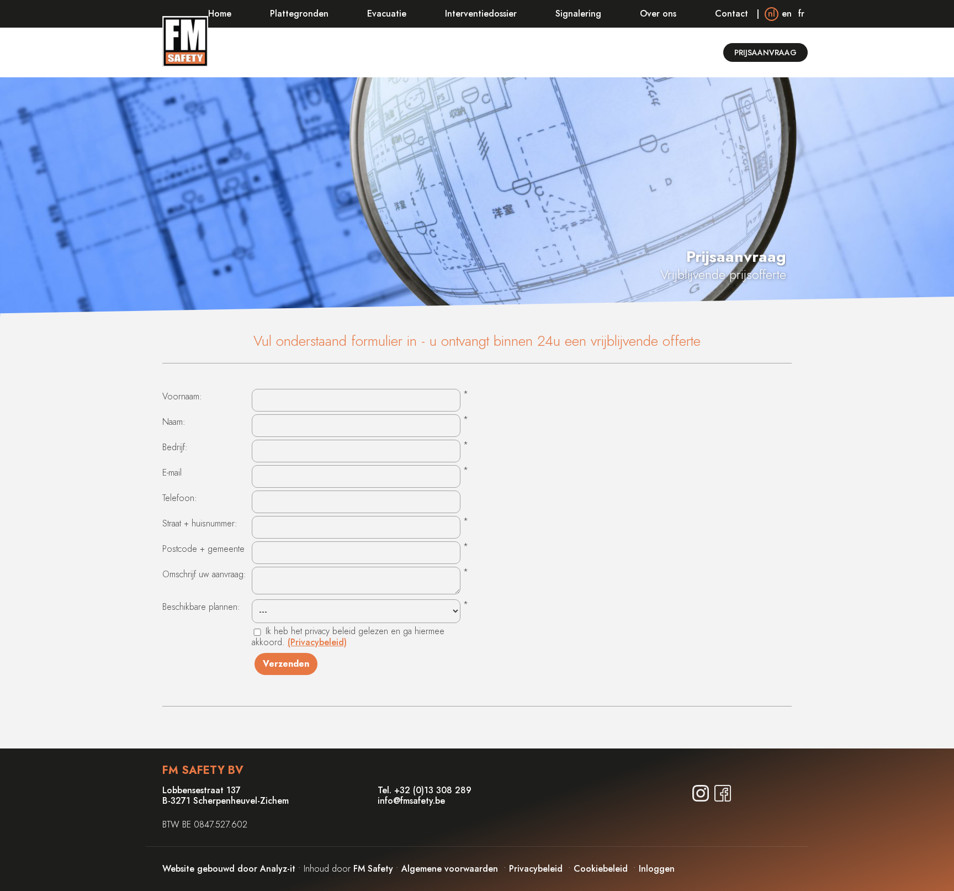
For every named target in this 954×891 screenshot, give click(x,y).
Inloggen (657, 868)
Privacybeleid (536, 868)
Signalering (578, 13)
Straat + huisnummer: (199, 523)
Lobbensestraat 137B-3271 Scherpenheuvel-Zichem (225, 795)
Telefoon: (179, 498)
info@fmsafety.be (411, 800)
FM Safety (373, 868)
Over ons (658, 13)
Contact (731, 13)
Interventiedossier (481, 13)
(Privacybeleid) (317, 642)
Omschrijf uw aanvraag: (204, 574)
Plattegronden (299, 13)
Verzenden (286, 663)
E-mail (172, 472)
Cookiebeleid (601, 868)
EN (787, 13)
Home (219, 13)
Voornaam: (182, 396)
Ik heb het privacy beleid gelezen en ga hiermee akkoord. (348, 636)
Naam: (174, 421)
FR (801, 13)
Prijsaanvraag (765, 52)
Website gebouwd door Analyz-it (230, 868)
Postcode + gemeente (203, 548)
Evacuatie (386, 13)
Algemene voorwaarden (449, 868)
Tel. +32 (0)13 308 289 (424, 790)
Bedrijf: (175, 447)
